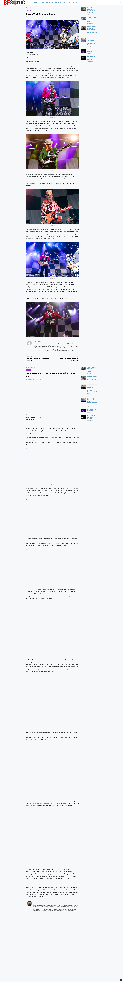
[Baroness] (52, 465)
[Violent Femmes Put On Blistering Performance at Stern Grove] (83, 9)
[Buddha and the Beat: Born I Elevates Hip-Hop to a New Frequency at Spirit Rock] (83, 28)
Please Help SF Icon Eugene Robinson (91, 58)
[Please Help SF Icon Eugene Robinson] (83, 58)
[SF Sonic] (15, 2)
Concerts (32, 7)
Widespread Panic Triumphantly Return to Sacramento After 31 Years (92, 41)
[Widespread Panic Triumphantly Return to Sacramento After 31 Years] (83, 40)
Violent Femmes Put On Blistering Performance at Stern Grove (91, 10)
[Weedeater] (52, 566)
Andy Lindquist (31, 379)
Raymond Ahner (31, 17)
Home (27, 7)
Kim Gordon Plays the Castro (91, 50)
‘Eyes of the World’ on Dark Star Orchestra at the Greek (92, 19)
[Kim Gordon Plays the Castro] (83, 51)
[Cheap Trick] (52, 98)
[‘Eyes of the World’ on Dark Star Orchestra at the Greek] (83, 18)
